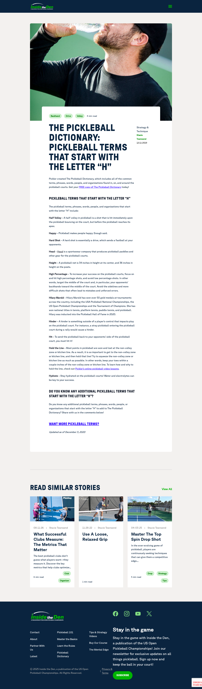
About (33, 639)
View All (167, 489)
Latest (33, 656)
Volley (80, 116)
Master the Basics (67, 639)
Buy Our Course (98, 642)
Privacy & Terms (107, 671)
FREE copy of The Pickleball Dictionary (100, 187)
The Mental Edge (99, 649)
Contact (34, 632)
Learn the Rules (66, 645)
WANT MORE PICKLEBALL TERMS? (74, 424)
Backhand (55, 116)
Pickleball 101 (65, 632)
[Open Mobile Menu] (170, 6)
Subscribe (122, 675)
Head (60, 251)
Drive (68, 116)
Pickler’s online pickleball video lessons (97, 368)
